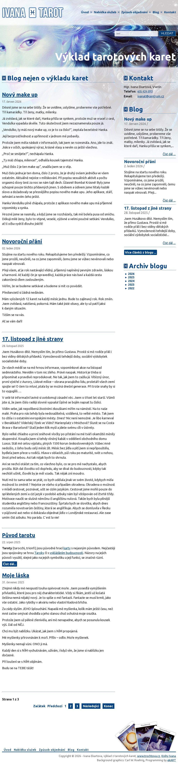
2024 (129, 281)
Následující (91, 706)
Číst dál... (9, 564)
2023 (129, 284)
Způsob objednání (134, 12)
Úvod (85, 12)
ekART (171, 760)
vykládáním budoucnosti (66, 553)
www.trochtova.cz (148, 756)
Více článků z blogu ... (140, 252)
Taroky (39, 553)
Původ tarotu (18, 535)
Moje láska (15, 575)
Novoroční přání (22, 241)
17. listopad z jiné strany (32, 339)
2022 (129, 288)
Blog (156, 12)
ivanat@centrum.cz (150, 96)
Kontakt (170, 12)
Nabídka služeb (105, 12)
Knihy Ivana (168, 756)
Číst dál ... (169, 154)
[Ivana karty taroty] (33, 12)
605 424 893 (145, 91)
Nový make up (20, 94)
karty (67, 548)
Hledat (167, 33)
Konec (108, 706)
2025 (129, 277)
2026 (129, 273)
